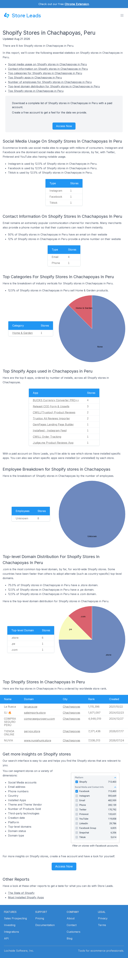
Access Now (64, 126)
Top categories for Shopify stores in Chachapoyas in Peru (45, 73)
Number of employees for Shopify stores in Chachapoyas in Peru (50, 82)
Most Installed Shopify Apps (26, 897)
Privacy (103, 918)
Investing (9, 925)
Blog (69, 938)
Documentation (45, 925)
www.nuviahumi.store (37, 740)
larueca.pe (30, 706)
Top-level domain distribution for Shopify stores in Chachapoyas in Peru (54, 86)
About (70, 918)
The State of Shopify (21, 893)
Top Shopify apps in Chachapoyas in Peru (35, 77)
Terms (102, 925)
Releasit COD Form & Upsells (51, 406)
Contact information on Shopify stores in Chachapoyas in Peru (48, 68)
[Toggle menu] (122, 15)
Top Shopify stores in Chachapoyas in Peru (36, 91)
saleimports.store (35, 712)
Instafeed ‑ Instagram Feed (49, 430)
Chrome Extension (77, 4)
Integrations (11, 931)
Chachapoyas (71, 706)
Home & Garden (22, 333)
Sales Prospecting (15, 918)
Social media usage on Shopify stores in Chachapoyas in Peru (47, 64)
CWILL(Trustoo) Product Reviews (54, 412)
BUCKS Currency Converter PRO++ (56, 400)
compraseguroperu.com (39, 718)
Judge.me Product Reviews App (53, 442)
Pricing (39, 918)
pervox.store (32, 731)
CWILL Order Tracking (47, 436)
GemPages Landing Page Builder (53, 424)
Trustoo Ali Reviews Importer (51, 418)
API (6, 938)
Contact (71, 925)
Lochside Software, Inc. (19, 950)
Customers (73, 931)
